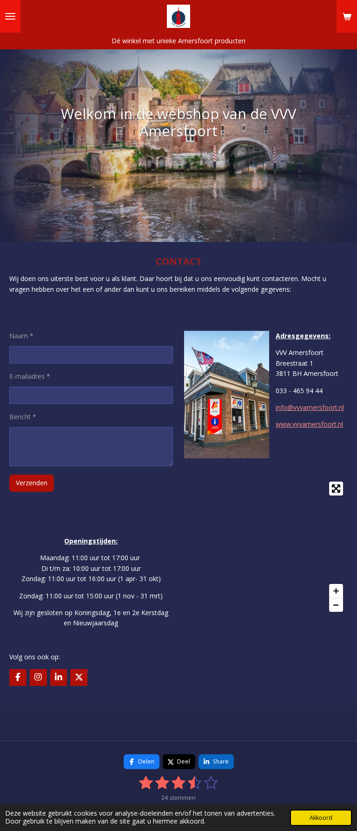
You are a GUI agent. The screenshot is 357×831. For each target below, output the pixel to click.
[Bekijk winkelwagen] (347, 16)
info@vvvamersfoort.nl (310, 407)
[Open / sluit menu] (10, 16)
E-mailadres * (29, 376)
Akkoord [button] (321, 818)
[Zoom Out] (336, 605)
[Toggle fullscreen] (336, 489)
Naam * (21, 335)
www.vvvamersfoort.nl (309, 424)
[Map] (266, 547)
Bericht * (22, 416)
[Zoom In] (336, 591)
